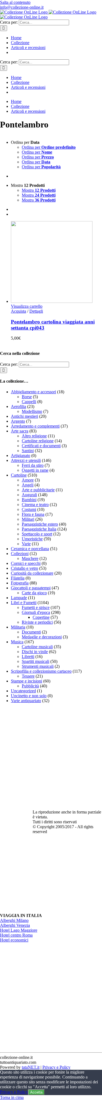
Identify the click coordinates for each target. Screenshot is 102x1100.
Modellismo (32, 411)
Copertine (41, 617)
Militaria (18, 627)
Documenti (31, 632)
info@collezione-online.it (22, 7)
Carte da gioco (34, 592)
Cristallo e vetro (24, 568)
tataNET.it (30, 1067)
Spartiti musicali (35, 661)
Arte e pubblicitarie (38, 489)
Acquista (18, 311)
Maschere (30, 558)
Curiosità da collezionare (32, 573)
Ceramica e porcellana (30, 548)
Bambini (29, 499)
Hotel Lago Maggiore (18, 930)
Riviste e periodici (37, 622)
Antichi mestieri (24, 416)
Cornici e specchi (26, 563)
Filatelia (17, 578)
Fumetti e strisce (36, 607)
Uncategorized (23, 690)
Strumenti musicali (38, 666)
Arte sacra (19, 431)
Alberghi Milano (14, 920)
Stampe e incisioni (26, 681)
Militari (28, 519)
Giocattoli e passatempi (31, 588)
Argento (18, 421)
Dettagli (36, 311)
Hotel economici (14, 940)
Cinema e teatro (35, 504)
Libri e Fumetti (23, 602)
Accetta (36, 1092)
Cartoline (19, 475)
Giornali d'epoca (36, 612)
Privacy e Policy (56, 1067)
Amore (28, 480)
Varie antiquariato (26, 700)
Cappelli (29, 401)
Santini (28, 450)
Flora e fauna (33, 514)
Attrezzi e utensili (26, 460)
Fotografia (20, 583)
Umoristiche (32, 539)
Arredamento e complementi (35, 426)
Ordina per (49, 147)
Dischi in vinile (35, 651)
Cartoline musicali (37, 646)
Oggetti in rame (35, 470)
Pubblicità (30, 686)
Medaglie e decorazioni (42, 637)
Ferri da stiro (33, 465)
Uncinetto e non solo (29, 695)
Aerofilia (18, 406)
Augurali (29, 494)
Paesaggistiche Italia (39, 529)
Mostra (38, 190)
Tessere (28, 676)
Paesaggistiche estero (40, 524)
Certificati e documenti (41, 445)
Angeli (27, 485)
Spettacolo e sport (37, 534)
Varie (26, 543)
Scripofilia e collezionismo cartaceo (41, 671)
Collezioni (20, 553)
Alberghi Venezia (15, 925)
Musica (17, 641)
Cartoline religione (38, 440)
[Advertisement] (51, 759)
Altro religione (34, 436)
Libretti (28, 656)
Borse (27, 396)
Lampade (19, 597)
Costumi (29, 509)
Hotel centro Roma (16, 935)
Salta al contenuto (15, 2)
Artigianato (20, 455)
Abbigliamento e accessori (33, 391)
